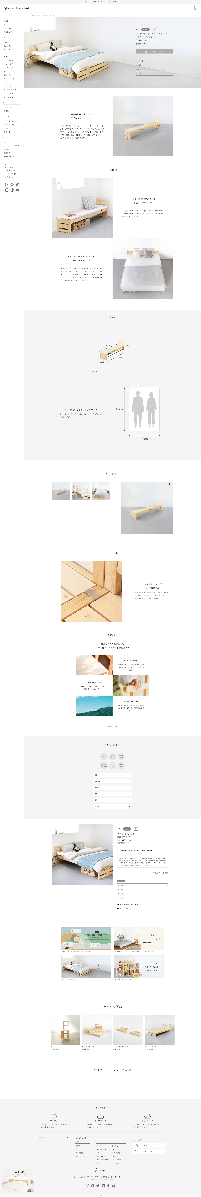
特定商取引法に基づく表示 (109, 1177)
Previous (54, 1033)
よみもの (7, 128)
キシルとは (8, 149)
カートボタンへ (156, 51)
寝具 (5, 71)
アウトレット (8, 93)
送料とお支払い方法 (11, 170)
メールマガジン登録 (10, 174)
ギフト (6, 82)
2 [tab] (82, 441)
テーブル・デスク (102, 1149)
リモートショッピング (11, 145)
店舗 (5, 142)
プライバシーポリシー (93, 1177)
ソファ (6, 57)
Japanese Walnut (10, 90)
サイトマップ (123, 1177)
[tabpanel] (112, 413)
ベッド (6, 42)
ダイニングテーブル (10, 49)
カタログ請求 (9, 167)
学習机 (6, 21)
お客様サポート (9, 156)
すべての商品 (8, 107)
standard (145, 29)
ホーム (76, 1177)
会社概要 (82, 1177)
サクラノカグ (8, 86)
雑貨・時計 (8, 75)
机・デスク (8, 46)
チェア (6, 25)
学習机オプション (10, 32)
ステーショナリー (10, 79)
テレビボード (8, 68)
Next (171, 1032)
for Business (8, 97)
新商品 (6, 111)
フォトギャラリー (10, 124)
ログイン (7, 164)
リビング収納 (8, 60)
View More (112, 726)
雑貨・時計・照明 (102, 1159)
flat (154, 29)
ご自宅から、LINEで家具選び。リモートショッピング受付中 (100, 1)
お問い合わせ (9, 177)
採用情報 (7, 153)
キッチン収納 (8, 64)
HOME (34, 15)
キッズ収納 (8, 28)
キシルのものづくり (10, 121)
